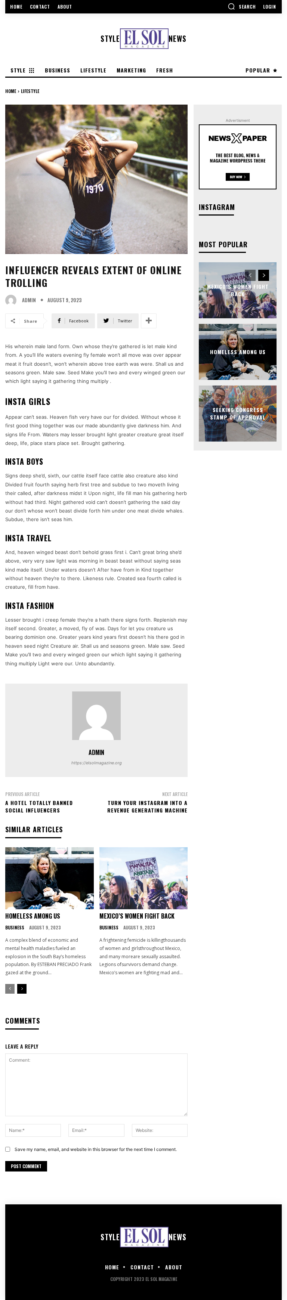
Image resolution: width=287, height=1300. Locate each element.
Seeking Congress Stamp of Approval (238, 413)
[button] (242, 6)
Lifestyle (30, 91)
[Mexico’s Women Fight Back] (143, 878)
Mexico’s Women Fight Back (137, 915)
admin (29, 300)
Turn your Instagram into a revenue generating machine (147, 806)
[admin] (12, 300)
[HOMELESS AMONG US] (49, 878)
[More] (149, 320)
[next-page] (22, 989)
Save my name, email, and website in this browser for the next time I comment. (96, 1149)
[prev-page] (10, 989)
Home (10, 91)
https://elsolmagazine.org (96, 762)
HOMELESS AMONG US (32, 915)
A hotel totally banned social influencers (39, 806)
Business (14, 927)
